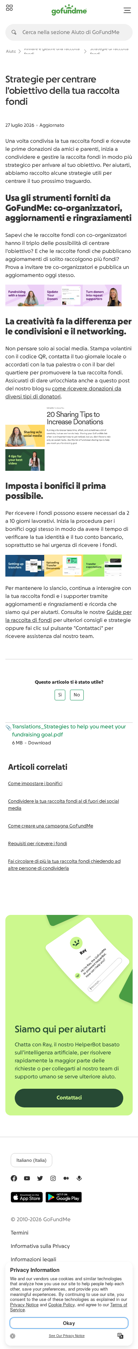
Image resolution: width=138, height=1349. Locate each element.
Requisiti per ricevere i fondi (37, 843)
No (77, 695)
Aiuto (11, 51)
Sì (60, 695)
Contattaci (69, 1097)
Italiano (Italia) (31, 1160)
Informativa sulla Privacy (40, 1246)
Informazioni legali (33, 1259)
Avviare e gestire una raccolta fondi (52, 51)
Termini (19, 1233)
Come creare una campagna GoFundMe (50, 826)
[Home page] (9, 8)
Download (39, 743)
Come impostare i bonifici (35, 783)
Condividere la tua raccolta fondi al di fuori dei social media (63, 805)
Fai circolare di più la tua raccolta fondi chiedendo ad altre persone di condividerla (64, 865)
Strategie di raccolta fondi (109, 51)
